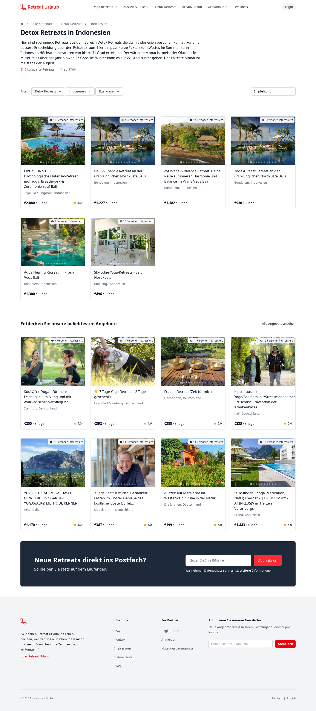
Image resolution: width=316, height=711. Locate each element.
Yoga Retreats (103, 7)
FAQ (117, 631)
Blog (117, 666)
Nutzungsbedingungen (178, 648)
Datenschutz (123, 657)
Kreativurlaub (192, 7)
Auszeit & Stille (134, 7)
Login (289, 7)
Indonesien (99, 24)
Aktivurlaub (216, 7)
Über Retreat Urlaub (35, 656)
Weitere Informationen (256, 570)
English (291, 698)
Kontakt (119, 639)
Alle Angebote (42, 24)
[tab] (41, 162)
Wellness (241, 7)
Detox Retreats (165, 7)
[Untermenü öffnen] (117, 7)
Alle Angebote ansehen (279, 324)
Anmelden (168, 639)
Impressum (122, 648)
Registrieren (170, 631)
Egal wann (106, 91)
